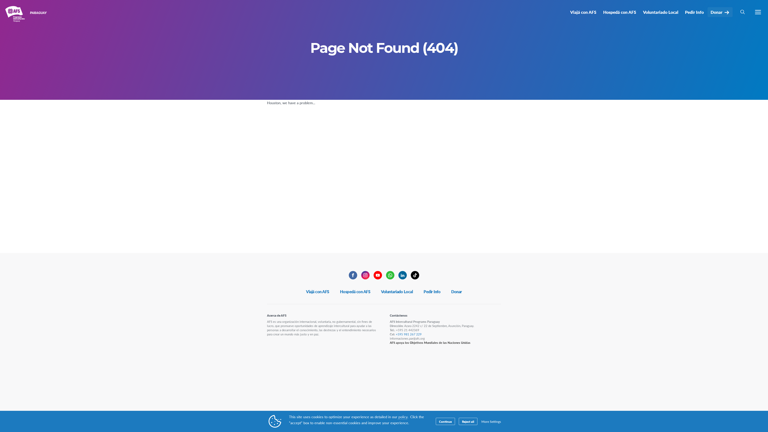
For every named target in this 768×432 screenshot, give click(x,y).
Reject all (468, 421)
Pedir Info (432, 291)
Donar (456, 291)
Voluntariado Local (397, 291)
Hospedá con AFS (355, 291)
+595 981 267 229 (409, 334)
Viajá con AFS (317, 291)
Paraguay (17, 13)
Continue (445, 421)
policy (402, 416)
